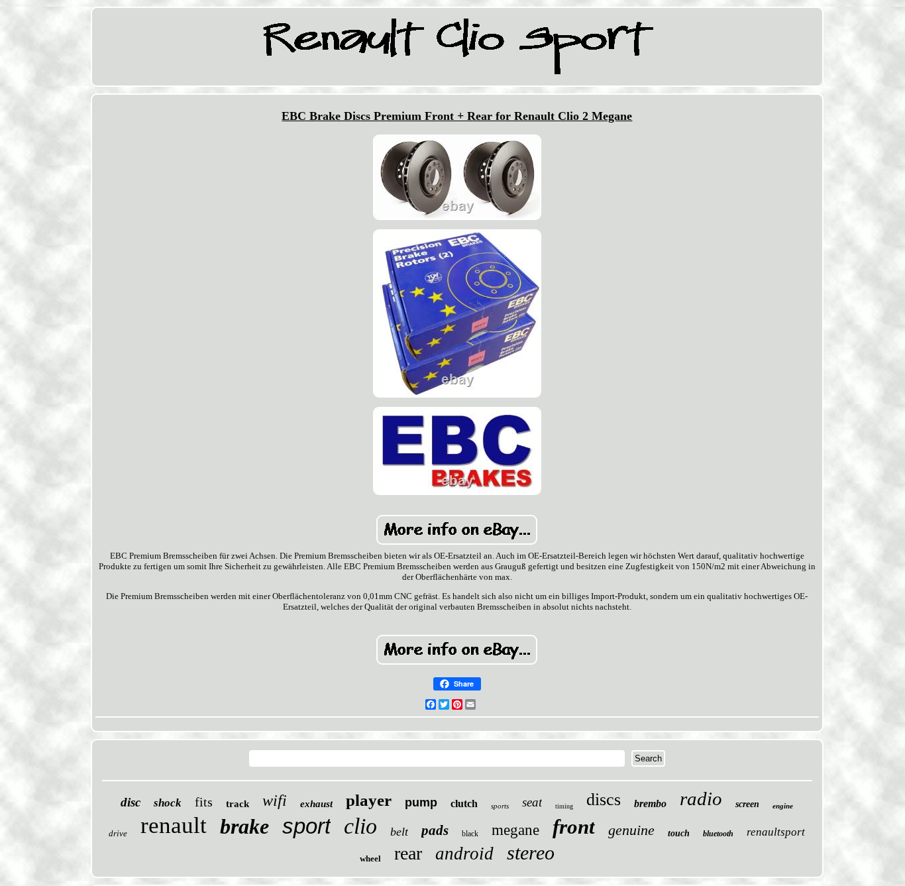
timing (564, 806)
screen (747, 804)
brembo (650, 803)
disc (130, 802)
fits (204, 802)
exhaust (316, 804)
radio (701, 798)
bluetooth (718, 833)
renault (173, 825)
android (464, 853)
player (369, 800)
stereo (531, 852)
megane (515, 830)
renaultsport (776, 832)
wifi (274, 800)
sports (500, 806)
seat (532, 802)
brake (244, 826)
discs (603, 799)
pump (421, 802)
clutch (464, 803)
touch (679, 833)
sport (306, 826)
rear (408, 853)
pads (435, 830)
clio (360, 826)
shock (168, 803)
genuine (631, 830)
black (470, 833)
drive (118, 833)
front (574, 826)
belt (399, 831)
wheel (370, 858)
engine (782, 806)
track (237, 804)
